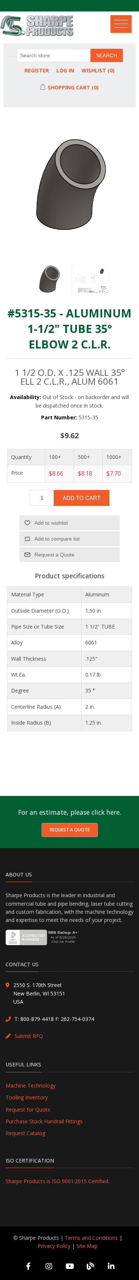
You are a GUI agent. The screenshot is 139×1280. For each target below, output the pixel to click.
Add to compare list (57, 539)
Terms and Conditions (91, 1237)
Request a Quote (70, 830)
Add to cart (81, 498)
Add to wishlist (51, 523)
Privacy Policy (54, 1245)
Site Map (86, 1245)
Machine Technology (31, 1085)
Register (36, 70)
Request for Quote (28, 1109)
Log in (65, 70)
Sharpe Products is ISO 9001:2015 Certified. (57, 1181)
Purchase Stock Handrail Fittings (44, 1121)
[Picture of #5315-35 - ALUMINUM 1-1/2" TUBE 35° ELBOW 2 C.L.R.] (49, 283)
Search (106, 55)
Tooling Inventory (27, 1097)
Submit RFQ (28, 1035)
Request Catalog (25, 1133)
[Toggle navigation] (123, 22)
